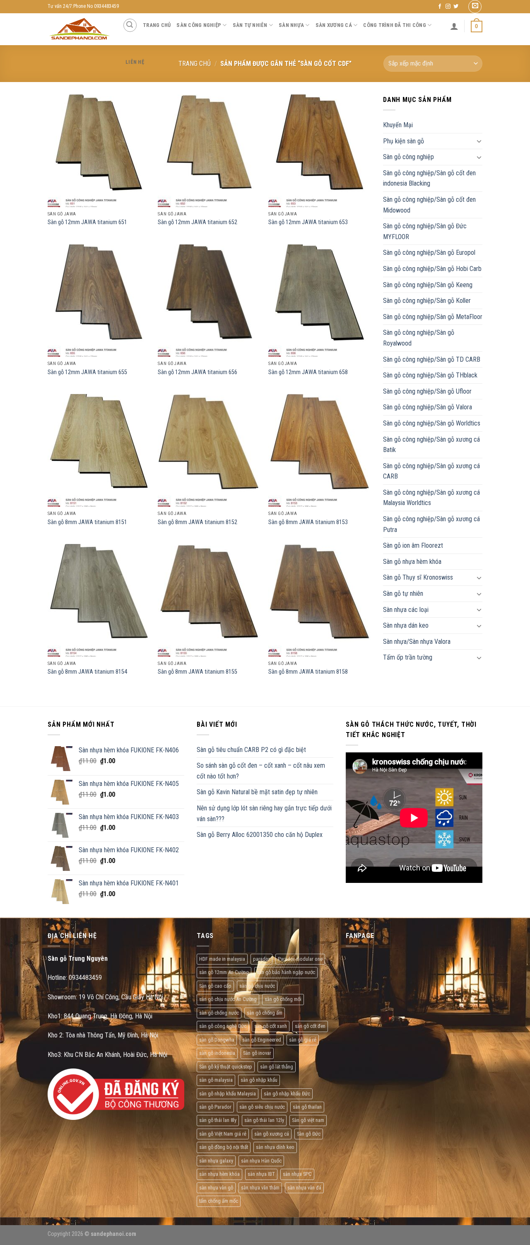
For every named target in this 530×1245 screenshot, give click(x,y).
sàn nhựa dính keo (275, 1147)
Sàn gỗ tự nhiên (403, 593)
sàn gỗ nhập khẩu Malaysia (227, 1093)
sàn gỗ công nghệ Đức (222, 1026)
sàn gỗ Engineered (261, 1040)
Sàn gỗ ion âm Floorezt (413, 545)
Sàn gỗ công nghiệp (408, 157)
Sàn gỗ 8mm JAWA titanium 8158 (308, 671)
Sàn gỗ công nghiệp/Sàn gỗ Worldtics (431, 423)
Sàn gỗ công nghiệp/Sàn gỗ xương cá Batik (431, 444)
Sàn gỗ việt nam (308, 1120)
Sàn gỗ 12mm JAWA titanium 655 (87, 372)
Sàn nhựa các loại (406, 610)
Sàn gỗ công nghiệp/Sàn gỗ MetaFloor (432, 317)
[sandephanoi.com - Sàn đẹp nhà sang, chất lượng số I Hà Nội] (79, 29)
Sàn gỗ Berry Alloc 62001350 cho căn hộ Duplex (260, 835)
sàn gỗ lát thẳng (276, 1067)
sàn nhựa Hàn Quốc (261, 1161)
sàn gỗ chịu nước (257, 986)
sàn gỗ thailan (307, 1107)
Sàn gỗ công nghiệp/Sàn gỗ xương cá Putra (431, 524)
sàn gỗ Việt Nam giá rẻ (222, 1134)
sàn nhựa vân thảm (260, 1188)
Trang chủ (157, 25)
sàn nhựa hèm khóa (219, 1174)
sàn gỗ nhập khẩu (259, 1080)
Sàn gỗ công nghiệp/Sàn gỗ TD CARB (431, 359)
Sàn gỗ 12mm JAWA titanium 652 (197, 222)
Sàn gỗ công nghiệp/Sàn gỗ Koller (427, 301)
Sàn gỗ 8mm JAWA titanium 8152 (197, 522)
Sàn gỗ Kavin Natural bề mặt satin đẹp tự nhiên (257, 792)
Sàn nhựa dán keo (406, 625)
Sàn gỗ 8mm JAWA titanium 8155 (197, 671)
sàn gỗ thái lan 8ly (217, 1120)
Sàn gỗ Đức (308, 1134)
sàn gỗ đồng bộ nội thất (223, 1147)
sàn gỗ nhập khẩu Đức (287, 1093)
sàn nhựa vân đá (304, 1188)
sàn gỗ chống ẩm (264, 1013)
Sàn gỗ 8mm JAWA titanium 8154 (87, 671)
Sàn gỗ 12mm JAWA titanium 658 (308, 372)
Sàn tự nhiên (250, 25)
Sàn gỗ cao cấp (215, 986)
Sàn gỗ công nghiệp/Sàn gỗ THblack (430, 375)
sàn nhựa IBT (261, 1174)
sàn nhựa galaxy (216, 1161)
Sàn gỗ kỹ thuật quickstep (225, 1067)
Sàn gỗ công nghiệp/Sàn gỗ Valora (427, 407)
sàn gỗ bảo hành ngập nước (286, 972)
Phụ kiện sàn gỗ (403, 141)
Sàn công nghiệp (198, 25)
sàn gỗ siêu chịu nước (262, 1107)
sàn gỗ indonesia (217, 1053)
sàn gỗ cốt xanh (270, 1026)
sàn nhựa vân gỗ (216, 1188)
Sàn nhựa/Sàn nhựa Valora (416, 641)
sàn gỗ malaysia (216, 1080)
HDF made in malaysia (222, 959)
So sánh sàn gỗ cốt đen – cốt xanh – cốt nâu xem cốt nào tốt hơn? (261, 771)
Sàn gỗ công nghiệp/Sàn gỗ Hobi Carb (432, 269)
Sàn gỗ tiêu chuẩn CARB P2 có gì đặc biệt (251, 750)
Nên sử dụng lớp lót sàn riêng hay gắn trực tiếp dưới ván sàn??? (264, 813)
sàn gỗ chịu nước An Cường (228, 999)
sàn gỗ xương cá (271, 1134)
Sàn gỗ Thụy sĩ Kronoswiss (418, 577)
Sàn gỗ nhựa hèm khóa (412, 562)
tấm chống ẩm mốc (218, 1201)
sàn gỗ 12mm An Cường (224, 972)
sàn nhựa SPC (297, 1174)
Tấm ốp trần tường (407, 657)
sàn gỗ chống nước (219, 1013)
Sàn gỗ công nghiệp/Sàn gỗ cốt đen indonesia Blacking (429, 178)
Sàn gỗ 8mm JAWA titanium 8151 (87, 522)
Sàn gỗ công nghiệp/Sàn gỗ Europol (429, 252)
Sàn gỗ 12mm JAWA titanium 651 (87, 222)
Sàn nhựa (291, 25)
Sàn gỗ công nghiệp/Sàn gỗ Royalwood (418, 338)
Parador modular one (300, 959)
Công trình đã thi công (394, 25)
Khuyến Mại (398, 125)
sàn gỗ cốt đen (310, 1026)
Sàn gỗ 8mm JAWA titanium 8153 (308, 522)
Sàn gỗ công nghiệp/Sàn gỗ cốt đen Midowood (429, 205)
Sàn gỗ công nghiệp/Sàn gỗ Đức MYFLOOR (425, 231)
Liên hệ (134, 62)
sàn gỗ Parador (215, 1107)
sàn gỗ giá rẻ (302, 1040)
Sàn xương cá (334, 25)
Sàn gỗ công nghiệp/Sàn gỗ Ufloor (427, 391)
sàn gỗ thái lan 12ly (264, 1120)
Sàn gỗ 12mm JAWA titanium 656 (197, 372)
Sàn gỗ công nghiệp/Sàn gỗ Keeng (427, 285)
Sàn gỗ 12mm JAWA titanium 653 (308, 222)
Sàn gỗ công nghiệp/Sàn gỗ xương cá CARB (431, 471)
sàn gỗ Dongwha (216, 1040)
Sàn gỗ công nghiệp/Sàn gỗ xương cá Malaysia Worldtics (431, 497)
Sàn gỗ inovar (257, 1053)
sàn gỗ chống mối (283, 999)
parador (261, 959)
